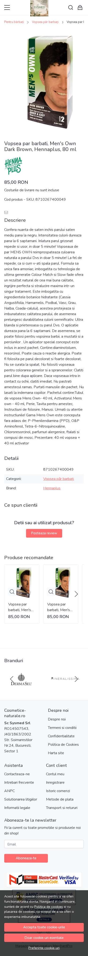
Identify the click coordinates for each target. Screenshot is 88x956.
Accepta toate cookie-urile (44, 927)
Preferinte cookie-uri (44, 947)
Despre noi (57, 719)
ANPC (9, 791)
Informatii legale (17, 807)
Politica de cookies (48, 906)
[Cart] (80, 7)
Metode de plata (59, 799)
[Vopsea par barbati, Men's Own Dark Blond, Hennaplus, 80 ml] (21, 582)
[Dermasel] (21, 687)
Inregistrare (55, 782)
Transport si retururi (61, 807)
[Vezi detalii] (12, 591)
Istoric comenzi (58, 791)
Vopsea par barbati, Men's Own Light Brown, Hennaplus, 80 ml (59, 607)
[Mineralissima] (67, 687)
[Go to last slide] (11, 679)
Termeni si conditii (62, 727)
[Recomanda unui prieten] (7, 212)
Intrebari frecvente (19, 782)
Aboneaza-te (26, 858)
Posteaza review (44, 533)
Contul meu (55, 774)
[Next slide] (76, 594)
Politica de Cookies (63, 744)
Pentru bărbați (14, 22)
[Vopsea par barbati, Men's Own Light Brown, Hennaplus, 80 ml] (60, 582)
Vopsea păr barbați (45, 22)
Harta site (56, 753)
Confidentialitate (61, 736)
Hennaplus (52, 488)
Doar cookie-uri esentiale (44, 937)
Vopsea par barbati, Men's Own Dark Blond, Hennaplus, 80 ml (20, 607)
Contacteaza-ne (17, 774)
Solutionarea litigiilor (20, 799)
